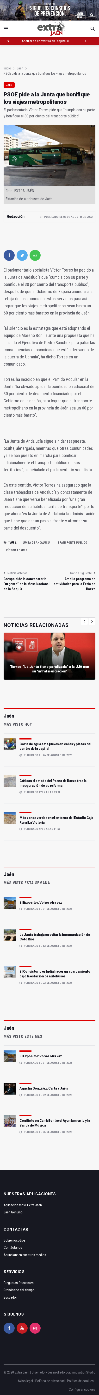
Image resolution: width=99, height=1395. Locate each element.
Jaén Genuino (13, 1212)
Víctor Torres (16, 550)
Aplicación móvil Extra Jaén (23, 1205)
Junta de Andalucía (36, 542)
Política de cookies (80, 1381)
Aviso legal (25, 1381)
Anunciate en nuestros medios (25, 1255)
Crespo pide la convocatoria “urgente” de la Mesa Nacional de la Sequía (27, 584)
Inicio (7, 68)
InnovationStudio (83, 1372)
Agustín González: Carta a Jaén (43, 1088)
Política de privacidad (50, 1381)
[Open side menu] (6, 28)
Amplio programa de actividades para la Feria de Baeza (74, 584)
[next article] (86, 41)
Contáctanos (13, 1247)
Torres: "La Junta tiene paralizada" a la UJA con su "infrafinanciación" (49, 669)
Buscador (10, 1297)
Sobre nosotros (14, 1240)
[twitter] (22, 255)
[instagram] (35, 1328)
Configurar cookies (82, 1389)
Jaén (20, 68)
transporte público (72, 542)
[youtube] (22, 1328)
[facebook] (9, 255)
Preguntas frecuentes (19, 1283)
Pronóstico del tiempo (19, 1290)
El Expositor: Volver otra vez (40, 902)
